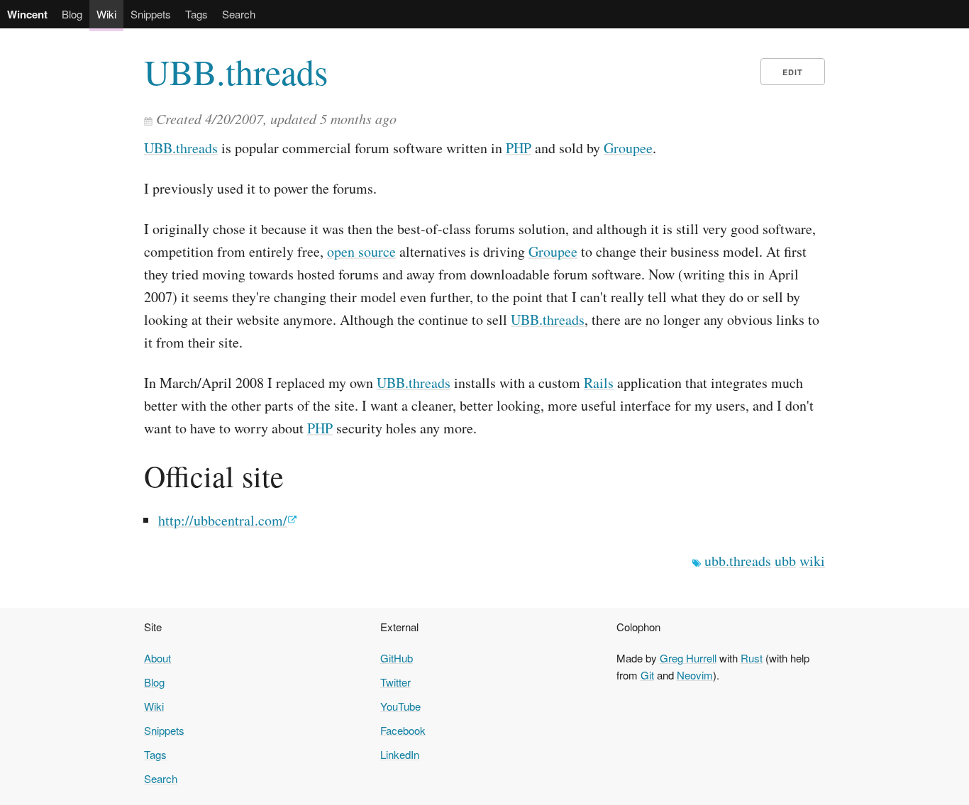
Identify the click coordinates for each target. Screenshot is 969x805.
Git (647, 674)
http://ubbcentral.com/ (222, 520)
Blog (72, 13)
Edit (792, 72)
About (157, 657)
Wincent (27, 14)
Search (238, 13)
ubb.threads (737, 560)
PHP (518, 147)
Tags (196, 13)
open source (361, 251)
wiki (812, 560)
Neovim (695, 674)
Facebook (403, 730)
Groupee (628, 147)
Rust (752, 657)
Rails (599, 382)
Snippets (151, 13)
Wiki (106, 13)
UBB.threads (236, 71)
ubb (785, 560)
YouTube (400, 706)
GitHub (396, 657)
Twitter (395, 681)
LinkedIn (399, 754)
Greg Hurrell (688, 657)
